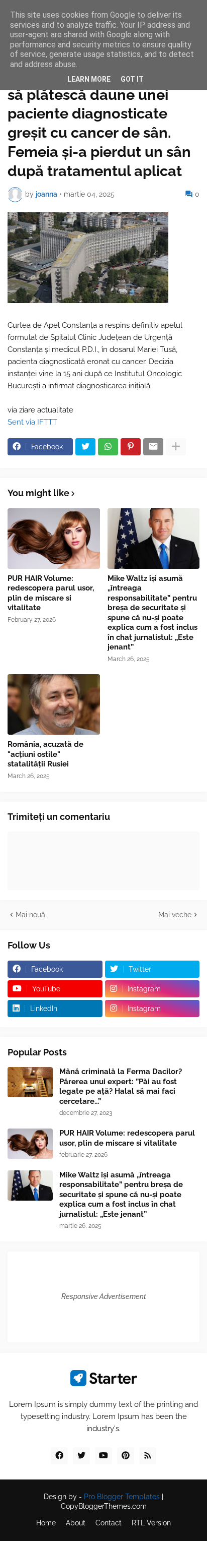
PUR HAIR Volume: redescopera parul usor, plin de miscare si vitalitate (51, 593)
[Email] (153, 446)
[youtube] (103, 1455)
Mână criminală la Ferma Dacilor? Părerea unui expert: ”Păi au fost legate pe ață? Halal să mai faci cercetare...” (120, 1086)
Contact (108, 1523)
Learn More (89, 79)
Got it (132, 79)
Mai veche (174, 915)
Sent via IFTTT (32, 422)
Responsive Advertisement (103, 1296)
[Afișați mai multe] (176, 446)
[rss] (147, 1455)
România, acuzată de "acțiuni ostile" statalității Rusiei (45, 754)
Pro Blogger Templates (122, 1497)
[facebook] (59, 1455)
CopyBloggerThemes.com (104, 1506)
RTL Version (151, 1523)
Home (46, 1523)
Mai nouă (30, 915)
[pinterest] (125, 1455)
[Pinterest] (131, 446)
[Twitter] (85, 446)
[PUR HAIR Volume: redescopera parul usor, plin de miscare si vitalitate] (54, 538)
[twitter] (81, 1455)
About (75, 1523)
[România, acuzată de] (54, 704)
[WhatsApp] (108, 446)
